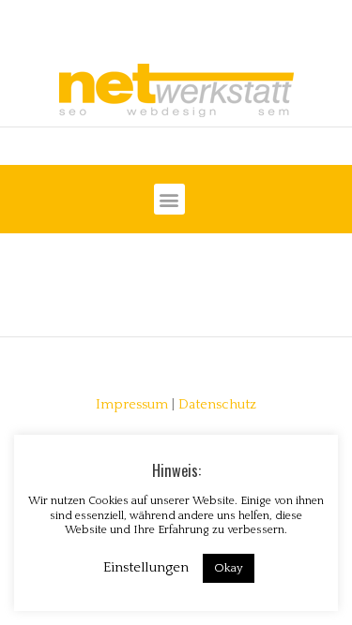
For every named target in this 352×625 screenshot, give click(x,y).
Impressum (132, 404)
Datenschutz (217, 404)
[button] (169, 199)
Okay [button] (228, 567)
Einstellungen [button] (146, 567)
